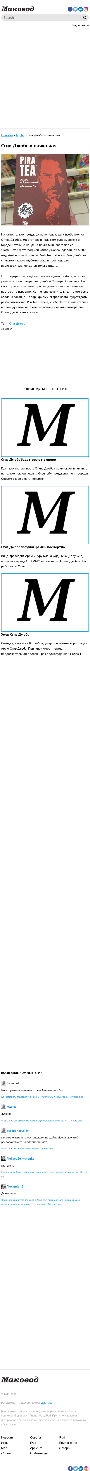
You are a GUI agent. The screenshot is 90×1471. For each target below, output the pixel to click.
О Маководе (39, 1453)
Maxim (11, 1107)
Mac (4, 1448)
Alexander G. (15, 1186)
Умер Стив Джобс (15, 634)
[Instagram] (85, 9)
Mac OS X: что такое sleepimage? (19, 1148)
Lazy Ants (46, 1402)
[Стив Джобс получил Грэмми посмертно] (45, 515)
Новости (7, 1437)
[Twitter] (75, 9)
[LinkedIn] (80, 9)
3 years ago (76, 1097)
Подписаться (80, 25)
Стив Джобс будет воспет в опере (28, 459)
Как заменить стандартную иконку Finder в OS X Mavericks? (34, 1097)
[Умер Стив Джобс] (45, 602)
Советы (35, 1437)
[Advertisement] (45, 77)
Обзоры (64, 1448)
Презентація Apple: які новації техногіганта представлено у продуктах (39, 1172)
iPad (62, 1437)
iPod (33, 1442)
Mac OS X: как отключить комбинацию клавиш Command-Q (34, 1120)
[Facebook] (70, 9)
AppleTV (36, 1448)
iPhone (6, 1453)
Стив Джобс (17, 324)
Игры (4, 1442)
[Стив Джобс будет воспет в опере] (45, 427)
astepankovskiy (18, 1131)
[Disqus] (45, 727)
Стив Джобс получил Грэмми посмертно (33, 547)
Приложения (68, 1442)
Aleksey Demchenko (20, 1158)
